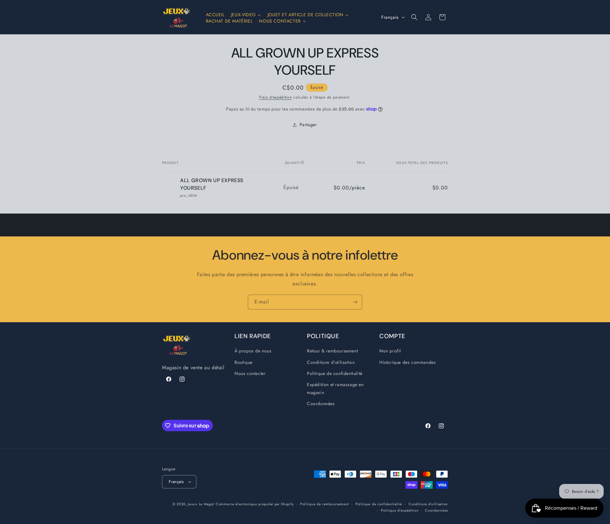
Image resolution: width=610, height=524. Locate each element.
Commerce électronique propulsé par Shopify (255, 504)
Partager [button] (308, 124)
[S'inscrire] (355, 302)
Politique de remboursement (324, 504)
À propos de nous (253, 351)
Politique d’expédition (399, 510)
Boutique (243, 362)
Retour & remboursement (332, 351)
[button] (414, 17)
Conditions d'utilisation (331, 362)
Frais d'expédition (275, 97)
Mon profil (390, 351)
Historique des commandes (407, 362)
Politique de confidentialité (335, 373)
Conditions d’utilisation (428, 504)
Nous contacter (250, 373)
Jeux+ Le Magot (201, 504)
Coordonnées (321, 404)
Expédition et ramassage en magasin (335, 388)
